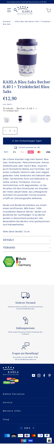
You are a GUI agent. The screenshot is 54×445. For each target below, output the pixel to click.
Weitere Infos (12, 410)
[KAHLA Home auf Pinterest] (49, 375)
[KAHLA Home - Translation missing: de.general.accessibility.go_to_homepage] (25, 10)
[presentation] (4, 118)
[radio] (7, 118)
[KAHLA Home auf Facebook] (44, 375)
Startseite (7, 21)
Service (8, 402)
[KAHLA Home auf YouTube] (33, 375)
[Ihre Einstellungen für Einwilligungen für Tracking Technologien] (49, 440)
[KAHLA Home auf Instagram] (38, 375)
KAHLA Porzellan (14, 394)
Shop (6, 419)
